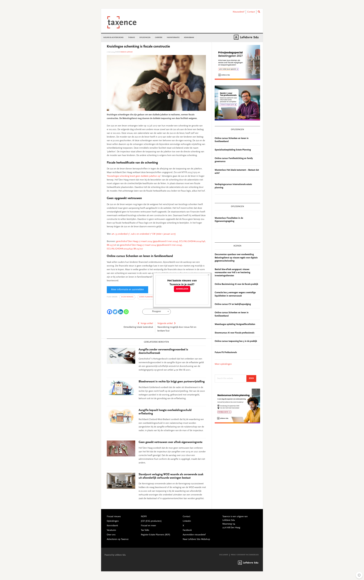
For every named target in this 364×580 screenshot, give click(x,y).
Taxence (125, 22)
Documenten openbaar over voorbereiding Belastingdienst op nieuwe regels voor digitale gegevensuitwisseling (236, 257)
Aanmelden (182, 289)
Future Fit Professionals (226, 352)
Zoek (252, 378)
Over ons (111, 535)
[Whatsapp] (126, 311)
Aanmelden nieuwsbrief (194, 535)
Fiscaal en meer (148, 526)
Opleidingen (113, 521)
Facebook (187, 530)
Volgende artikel (165, 323)
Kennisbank (112, 526)
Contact (251, 12)
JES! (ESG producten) (151, 521)
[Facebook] (109, 311)
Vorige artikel (147, 323)
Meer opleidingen (223, 364)
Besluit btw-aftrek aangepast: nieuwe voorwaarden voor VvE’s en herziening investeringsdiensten (232, 272)
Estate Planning (146, 297)
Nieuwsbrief (238, 12)
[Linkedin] (120, 311)
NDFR (144, 516)
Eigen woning (127, 297)
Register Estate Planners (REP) (155, 535)
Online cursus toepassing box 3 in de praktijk (236, 341)
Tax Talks (145, 530)
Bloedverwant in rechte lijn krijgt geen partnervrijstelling (172, 381)
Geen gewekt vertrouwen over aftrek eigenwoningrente (170, 442)
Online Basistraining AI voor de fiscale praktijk (236, 284)
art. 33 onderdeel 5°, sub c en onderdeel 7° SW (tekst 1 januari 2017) (144, 234)
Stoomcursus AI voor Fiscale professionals (234, 333)
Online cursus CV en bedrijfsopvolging (233, 304)
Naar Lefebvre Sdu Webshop (196, 539)
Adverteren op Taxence (118, 539)
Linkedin (187, 521)
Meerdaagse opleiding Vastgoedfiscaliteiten (235, 324)
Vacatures (111, 530)
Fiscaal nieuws (114, 516)
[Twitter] (115, 311)
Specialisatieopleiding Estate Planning (233, 150)
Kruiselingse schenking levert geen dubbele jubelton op (133, 176)
